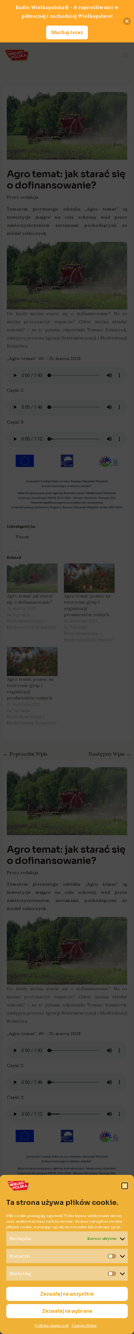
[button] (125, 1186)
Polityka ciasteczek (52, 1325)
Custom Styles (84, 1325)
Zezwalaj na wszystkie (67, 1294)
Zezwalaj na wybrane (67, 1311)
